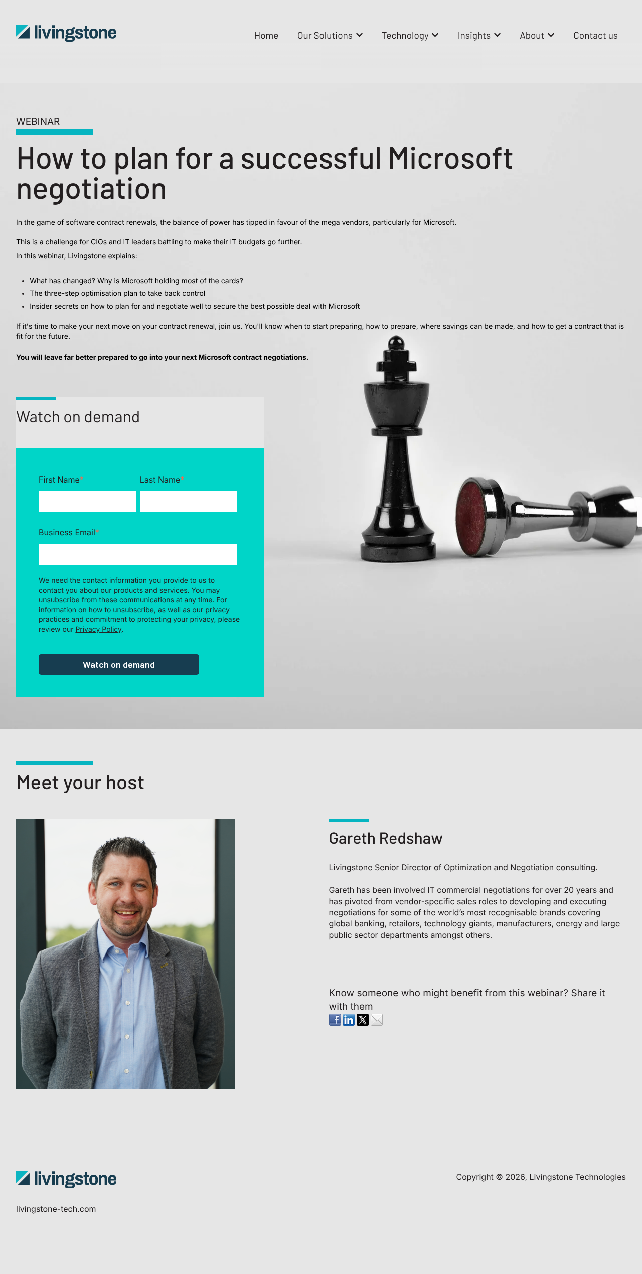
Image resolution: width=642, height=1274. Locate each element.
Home (266, 35)
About (532, 35)
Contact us (595, 35)
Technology (405, 35)
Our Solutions (325, 35)
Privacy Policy (98, 629)
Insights (474, 35)
